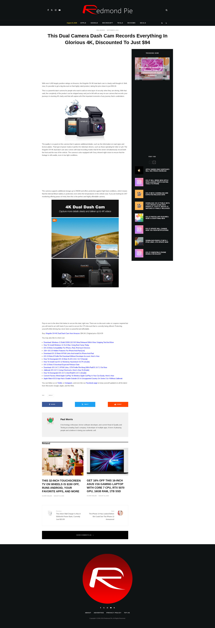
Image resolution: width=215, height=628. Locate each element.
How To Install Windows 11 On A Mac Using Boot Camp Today (66, 345)
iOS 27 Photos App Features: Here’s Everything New (157, 217)
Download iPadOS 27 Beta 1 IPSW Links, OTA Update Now (157, 241)
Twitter (59, 383)
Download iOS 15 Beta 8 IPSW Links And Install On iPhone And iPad (69, 353)
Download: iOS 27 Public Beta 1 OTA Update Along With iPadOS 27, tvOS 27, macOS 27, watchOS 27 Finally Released (158, 205)
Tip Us (127, 613)
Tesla (120, 23)
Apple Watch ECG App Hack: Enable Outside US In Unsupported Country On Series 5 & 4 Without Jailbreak (83, 378)
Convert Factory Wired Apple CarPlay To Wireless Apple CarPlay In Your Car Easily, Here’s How (79, 376)
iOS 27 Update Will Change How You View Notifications (157, 229)
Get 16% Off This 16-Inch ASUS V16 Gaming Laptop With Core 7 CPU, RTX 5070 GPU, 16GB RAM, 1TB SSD (105, 486)
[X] (52, 10)
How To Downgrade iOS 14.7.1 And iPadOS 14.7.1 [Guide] (65, 373)
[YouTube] (60, 10)
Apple (83, 23)
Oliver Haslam (47, 496)
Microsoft (107, 23)
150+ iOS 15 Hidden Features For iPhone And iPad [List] (64, 351)
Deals (143, 23)
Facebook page (91, 383)
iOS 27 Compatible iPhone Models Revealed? (156, 253)
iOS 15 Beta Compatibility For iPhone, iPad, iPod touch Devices (67, 348)
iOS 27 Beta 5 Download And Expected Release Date (157, 194)
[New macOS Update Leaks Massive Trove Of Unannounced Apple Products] (152, 68)
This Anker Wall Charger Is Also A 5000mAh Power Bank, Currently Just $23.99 (68, 515)
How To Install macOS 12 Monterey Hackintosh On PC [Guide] (67, 362)
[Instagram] (56, 10)
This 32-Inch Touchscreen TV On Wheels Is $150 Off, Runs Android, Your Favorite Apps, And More (61, 486)
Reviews (132, 23)
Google (94, 23)
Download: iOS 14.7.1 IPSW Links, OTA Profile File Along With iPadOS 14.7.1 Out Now (75, 367)
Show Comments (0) (83, 535)
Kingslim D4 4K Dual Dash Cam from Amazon (63, 333)
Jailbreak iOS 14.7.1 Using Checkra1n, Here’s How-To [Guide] (66, 370)
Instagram (68, 383)
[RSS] (162, 23)
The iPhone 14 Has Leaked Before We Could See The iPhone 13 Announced (101, 515)
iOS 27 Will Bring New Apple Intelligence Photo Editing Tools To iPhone (157, 182)
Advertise (99, 613)
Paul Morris (101, 30)
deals (51, 395)
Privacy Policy (113, 613)
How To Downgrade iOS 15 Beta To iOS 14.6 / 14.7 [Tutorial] (65, 359)
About (88, 613)
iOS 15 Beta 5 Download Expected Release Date (61, 365)
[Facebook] (48, 10)
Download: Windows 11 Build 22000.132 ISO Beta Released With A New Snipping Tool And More (79, 342)
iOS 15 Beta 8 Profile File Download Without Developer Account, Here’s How (71, 356)
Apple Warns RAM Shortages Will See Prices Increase (157, 170)
